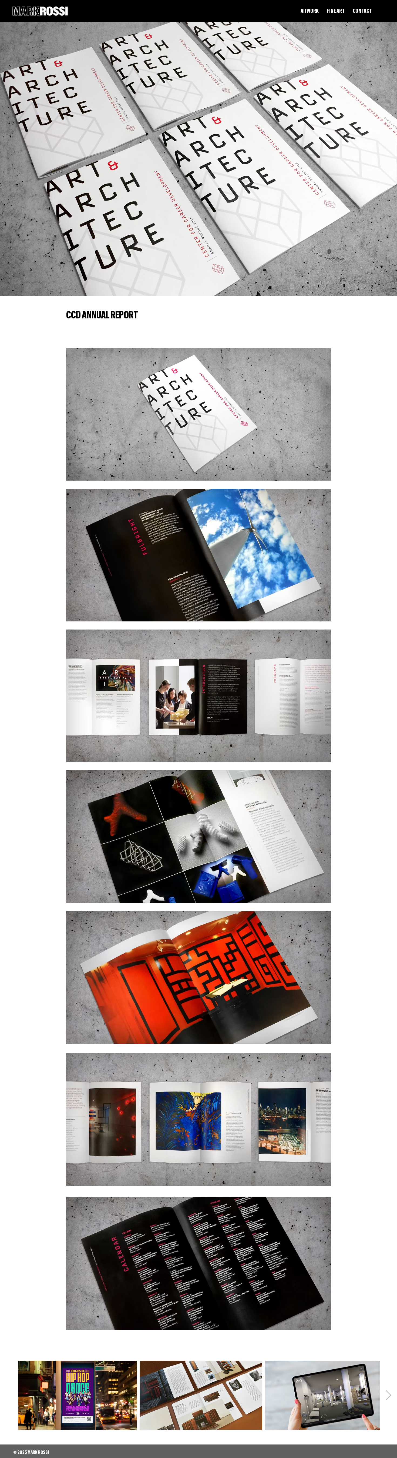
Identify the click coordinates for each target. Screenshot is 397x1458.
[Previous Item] (8, 1395)
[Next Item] (388, 1395)
